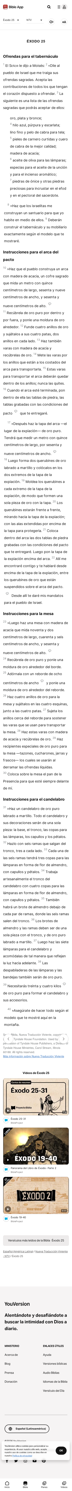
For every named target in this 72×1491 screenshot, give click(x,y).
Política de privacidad (22, 1455)
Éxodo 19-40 (22, 1217)
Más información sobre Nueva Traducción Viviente (33, 1056)
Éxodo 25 (8, 19)
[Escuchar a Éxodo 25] (51, 22)
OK (61, 1450)
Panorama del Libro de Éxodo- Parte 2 (37, 1168)
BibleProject (17, 1122)
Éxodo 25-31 (21, 1118)
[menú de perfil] (61, 7)
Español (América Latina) (18, 1251)
